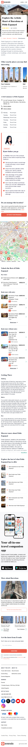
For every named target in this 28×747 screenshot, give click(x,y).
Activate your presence (14, 214)
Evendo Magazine (5, 676)
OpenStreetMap (4, 221)
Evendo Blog (4, 673)
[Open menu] (26, 2)
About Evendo (15, 670)
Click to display (7, 106)
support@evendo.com (6, 697)
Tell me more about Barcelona (14, 609)
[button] (14, 240)
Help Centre (4, 725)
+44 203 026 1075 (6, 694)
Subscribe (14, 651)
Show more (13, 322)
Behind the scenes (16, 673)
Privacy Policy (6, 658)
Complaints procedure (6, 728)
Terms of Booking (21, 735)
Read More (24, 452)
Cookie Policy (20, 657)
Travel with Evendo (6, 670)
